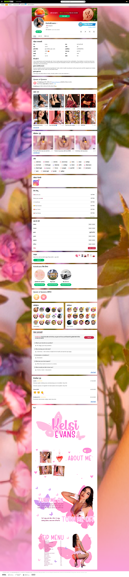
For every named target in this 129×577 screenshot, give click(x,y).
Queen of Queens (56, 82)
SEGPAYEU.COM (29, 572)
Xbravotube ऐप (31, 4)
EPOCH (23, 572)
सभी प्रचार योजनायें (16, 4)
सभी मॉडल (2, 4)
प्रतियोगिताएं (23, 4)
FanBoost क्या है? (92, 27)
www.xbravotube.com (16, 572)
